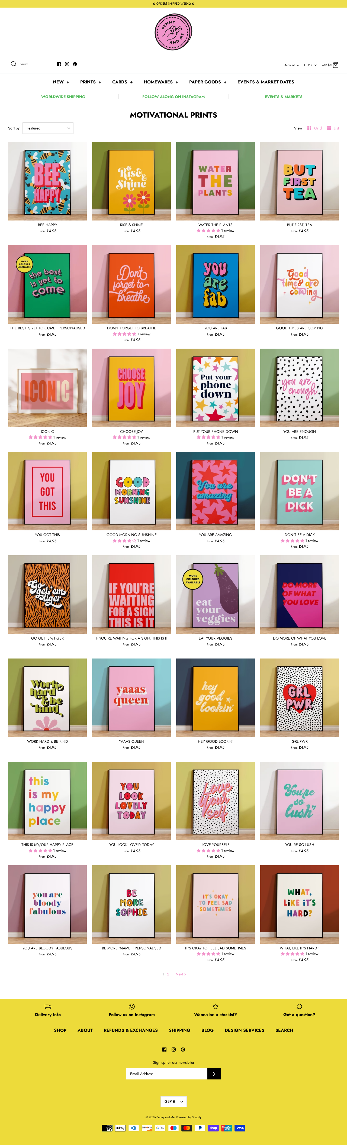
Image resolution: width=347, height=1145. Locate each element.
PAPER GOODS (208, 82)
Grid (318, 128)
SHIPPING (179, 1030)
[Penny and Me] (173, 32)
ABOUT (85, 1030)
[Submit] (214, 1073)
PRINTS (90, 82)
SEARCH (284, 1030)
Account (289, 65)
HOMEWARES (161, 82)
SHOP (60, 1030)
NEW (61, 82)
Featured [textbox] (33, 128)
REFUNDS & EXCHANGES (131, 1030)
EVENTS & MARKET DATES (265, 82)
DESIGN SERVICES (244, 1030)
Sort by (14, 128)
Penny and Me (165, 1117)
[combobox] (48, 128)
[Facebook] (59, 64)
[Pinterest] (75, 64)
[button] (209, 230)
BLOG (207, 1030)
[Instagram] (67, 64)
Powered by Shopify (188, 1117)
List (336, 128)
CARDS (122, 82)
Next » (181, 974)
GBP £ (308, 65)
